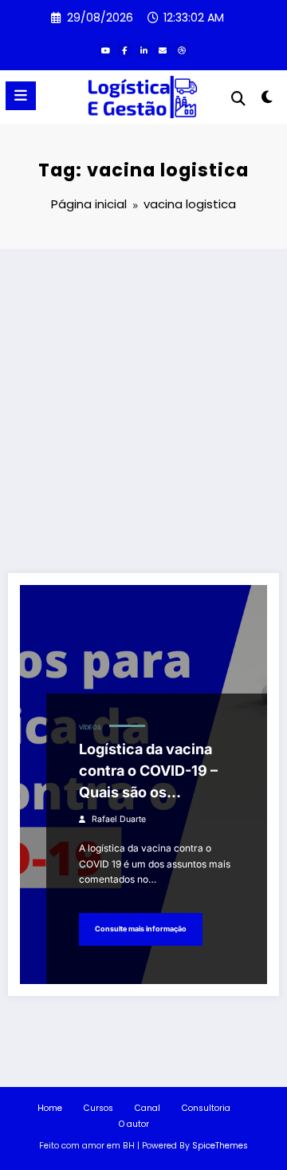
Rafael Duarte (119, 819)
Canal (147, 1108)
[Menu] (21, 95)
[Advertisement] (143, 400)
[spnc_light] (267, 100)
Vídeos (90, 727)
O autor (134, 1124)
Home (49, 1108)
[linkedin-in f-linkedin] (143, 50)
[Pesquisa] (238, 98)
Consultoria (206, 1108)
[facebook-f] (124, 50)
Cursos (98, 1108)
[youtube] (105, 50)
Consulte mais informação (141, 928)
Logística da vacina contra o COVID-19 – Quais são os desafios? (148, 772)
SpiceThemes (220, 1146)
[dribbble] (182, 50)
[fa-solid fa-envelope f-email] (162, 50)
